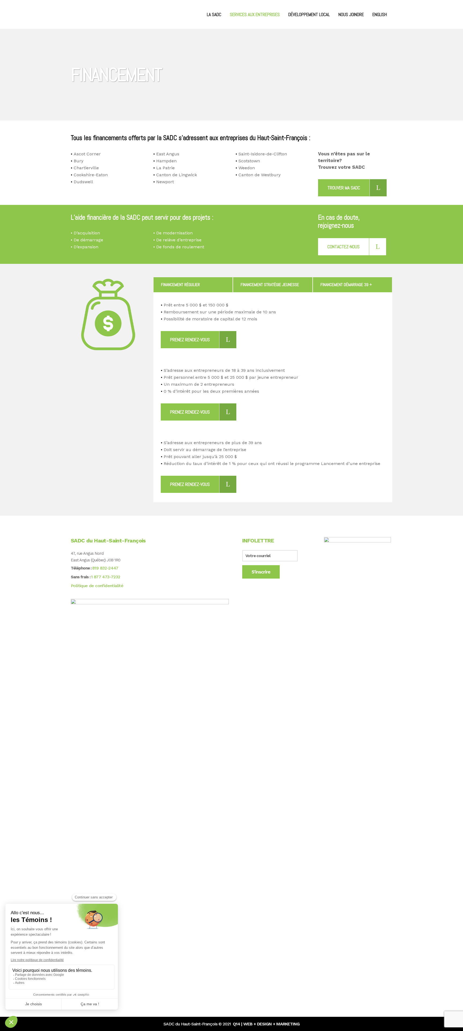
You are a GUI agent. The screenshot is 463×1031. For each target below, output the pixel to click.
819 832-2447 (105, 568)
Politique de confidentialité (97, 585)
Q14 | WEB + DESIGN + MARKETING (266, 1023)
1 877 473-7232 (105, 576)
